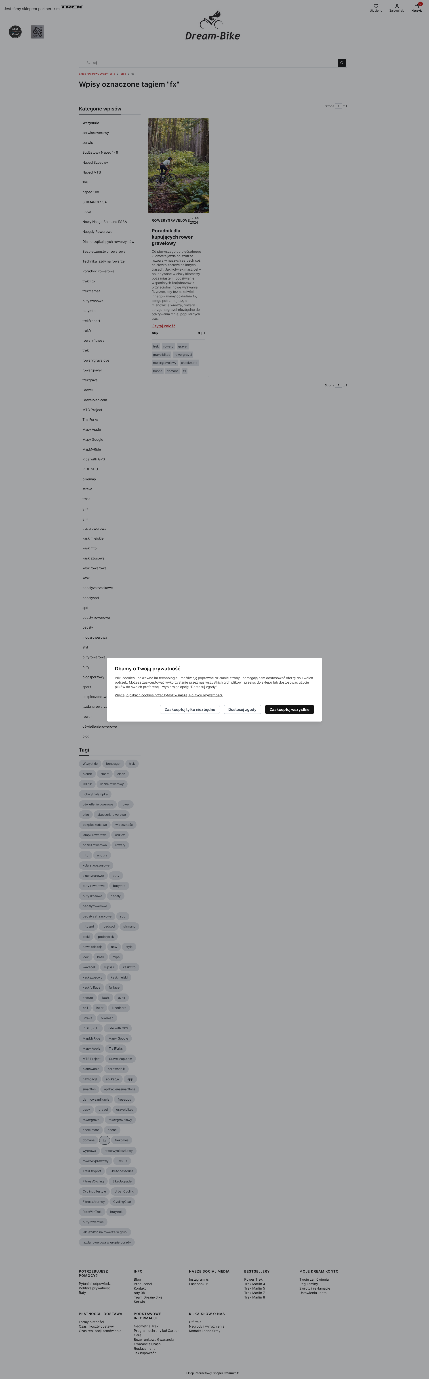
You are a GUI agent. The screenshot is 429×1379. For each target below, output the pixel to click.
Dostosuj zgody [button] (242, 709)
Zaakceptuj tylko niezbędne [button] (190, 709)
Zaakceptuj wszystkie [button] (289, 709)
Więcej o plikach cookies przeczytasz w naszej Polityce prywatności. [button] (169, 695)
